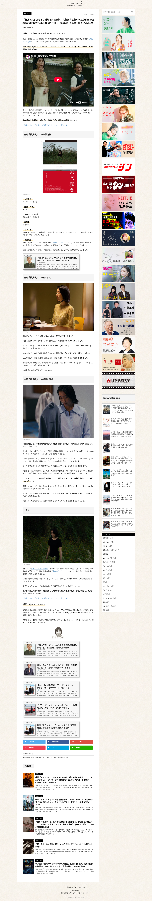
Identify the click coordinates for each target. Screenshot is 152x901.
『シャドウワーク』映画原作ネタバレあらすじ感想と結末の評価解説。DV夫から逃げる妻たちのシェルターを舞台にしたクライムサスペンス (122, 433)
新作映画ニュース (108, 538)
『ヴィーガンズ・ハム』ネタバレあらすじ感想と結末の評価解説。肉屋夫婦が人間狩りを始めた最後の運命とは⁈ (122, 472)
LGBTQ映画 (106, 594)
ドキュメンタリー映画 (109, 598)
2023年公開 (56, 757)
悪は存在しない (58, 243)
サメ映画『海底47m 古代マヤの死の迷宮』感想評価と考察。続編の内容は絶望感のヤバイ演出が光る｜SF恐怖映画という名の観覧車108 (64, 865)
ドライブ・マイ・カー (39, 569)
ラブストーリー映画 (109, 562)
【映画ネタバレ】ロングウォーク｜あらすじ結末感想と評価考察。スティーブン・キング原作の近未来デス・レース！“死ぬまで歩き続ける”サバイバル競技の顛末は (122, 409)
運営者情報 (106, 610)
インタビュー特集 (108, 542)
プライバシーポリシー (84, 893)
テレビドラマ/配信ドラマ (110, 606)
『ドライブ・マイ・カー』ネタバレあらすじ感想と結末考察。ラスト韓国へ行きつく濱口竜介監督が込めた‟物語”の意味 (122, 498)
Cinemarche (76, 3)
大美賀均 (62, 757)
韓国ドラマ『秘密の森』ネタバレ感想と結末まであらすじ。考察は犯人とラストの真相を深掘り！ (122, 445)
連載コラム (31, 754)
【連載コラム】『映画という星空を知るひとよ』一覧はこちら (46, 125)
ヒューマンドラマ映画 (109, 558)
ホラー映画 (106, 578)
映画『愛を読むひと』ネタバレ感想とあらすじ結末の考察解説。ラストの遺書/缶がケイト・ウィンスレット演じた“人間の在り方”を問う (122, 421)
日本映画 (28, 757)
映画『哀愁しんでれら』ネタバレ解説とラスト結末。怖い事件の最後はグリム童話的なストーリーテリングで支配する (122, 524)
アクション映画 (107, 566)
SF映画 (105, 582)
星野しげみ (49, 757)
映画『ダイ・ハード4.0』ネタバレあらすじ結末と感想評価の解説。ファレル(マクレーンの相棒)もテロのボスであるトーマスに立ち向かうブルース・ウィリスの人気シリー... (122, 460)
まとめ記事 (106, 602)
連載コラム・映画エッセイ (111, 550)
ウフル (67, 757)
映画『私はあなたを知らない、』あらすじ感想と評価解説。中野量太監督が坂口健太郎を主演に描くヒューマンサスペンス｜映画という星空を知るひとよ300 (122, 512)
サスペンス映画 (107, 570)
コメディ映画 (107, 574)
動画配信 (105, 554)
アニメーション (107, 590)
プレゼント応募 (107, 546)
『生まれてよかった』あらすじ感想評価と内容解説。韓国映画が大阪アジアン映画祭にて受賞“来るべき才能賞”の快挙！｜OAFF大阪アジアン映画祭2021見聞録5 (64, 824)
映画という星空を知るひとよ (38, 757)
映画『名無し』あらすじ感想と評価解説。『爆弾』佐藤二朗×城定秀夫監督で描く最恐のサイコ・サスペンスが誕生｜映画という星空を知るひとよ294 (64, 802)
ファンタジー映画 (108, 586)
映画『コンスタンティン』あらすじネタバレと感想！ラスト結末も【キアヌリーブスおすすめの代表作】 (122, 484)
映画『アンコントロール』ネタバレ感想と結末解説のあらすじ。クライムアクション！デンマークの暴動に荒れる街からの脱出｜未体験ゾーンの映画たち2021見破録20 (63, 779)
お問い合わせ (73, 893)
